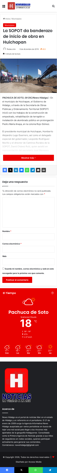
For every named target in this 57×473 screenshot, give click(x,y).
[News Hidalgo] (19, 6)
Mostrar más (27, 158)
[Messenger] (21, 170)
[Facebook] (5, 170)
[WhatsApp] (27, 170)
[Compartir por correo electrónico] (38, 170)
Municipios (16, 19)
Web (4, 256)
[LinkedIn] (16, 170)
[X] (10, 170)
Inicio (7, 19)
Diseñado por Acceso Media (28, 462)
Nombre (6, 231)
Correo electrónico (11, 244)
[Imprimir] (44, 170)
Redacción (11, 49)
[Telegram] (32, 170)
